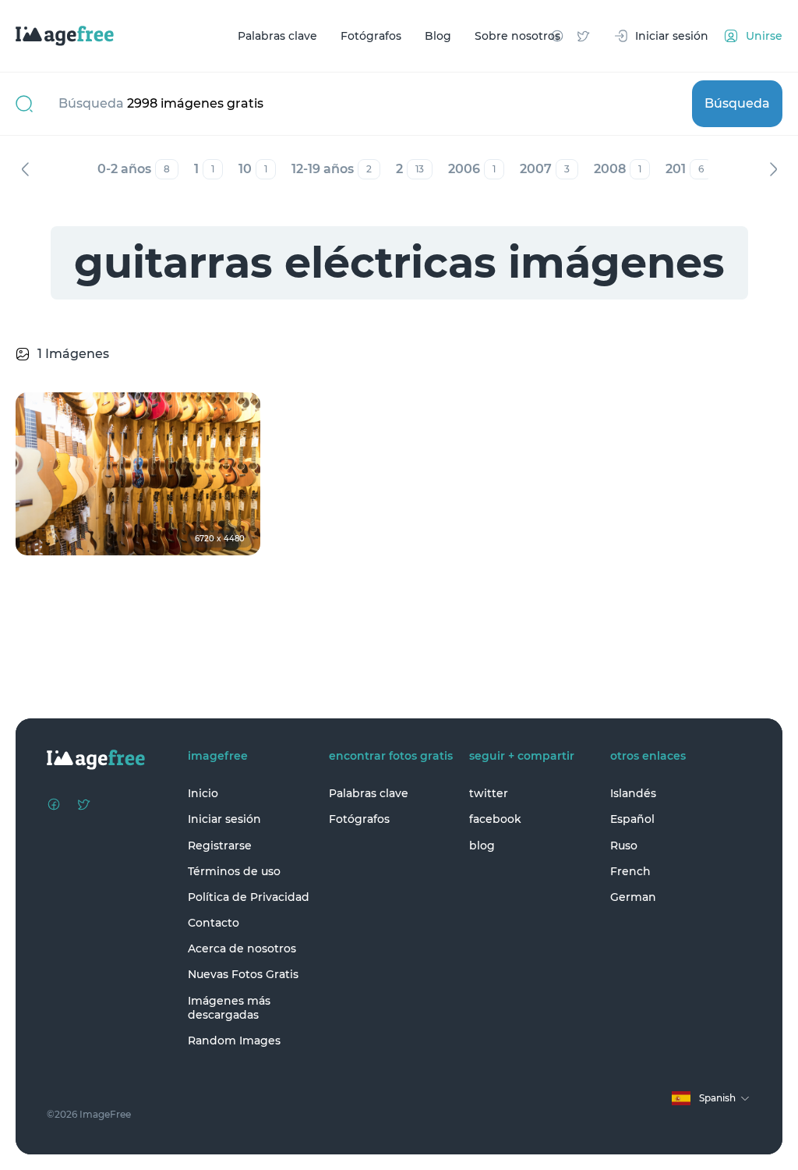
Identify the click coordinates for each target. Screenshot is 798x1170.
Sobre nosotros (517, 36)
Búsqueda (737, 103)
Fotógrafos (371, 36)
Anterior (25, 169)
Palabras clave (277, 36)
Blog (438, 36)
